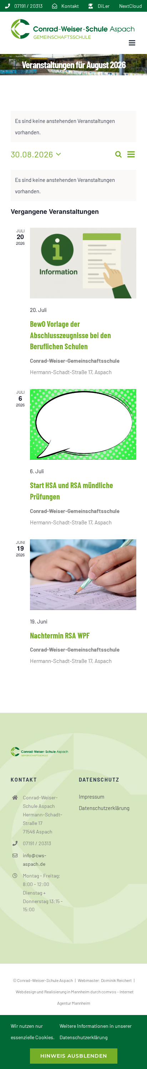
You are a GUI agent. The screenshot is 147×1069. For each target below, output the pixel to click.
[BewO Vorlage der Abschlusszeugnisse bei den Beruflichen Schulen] (83, 263)
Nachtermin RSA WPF (60, 635)
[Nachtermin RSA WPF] (83, 574)
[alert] (73, 185)
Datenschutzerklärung (104, 808)
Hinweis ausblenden (73, 1056)
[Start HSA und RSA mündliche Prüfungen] (83, 424)
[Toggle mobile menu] (132, 43)
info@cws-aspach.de (34, 859)
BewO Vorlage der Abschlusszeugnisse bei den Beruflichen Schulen (70, 335)
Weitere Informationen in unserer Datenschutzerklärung (96, 1031)
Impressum (91, 796)
